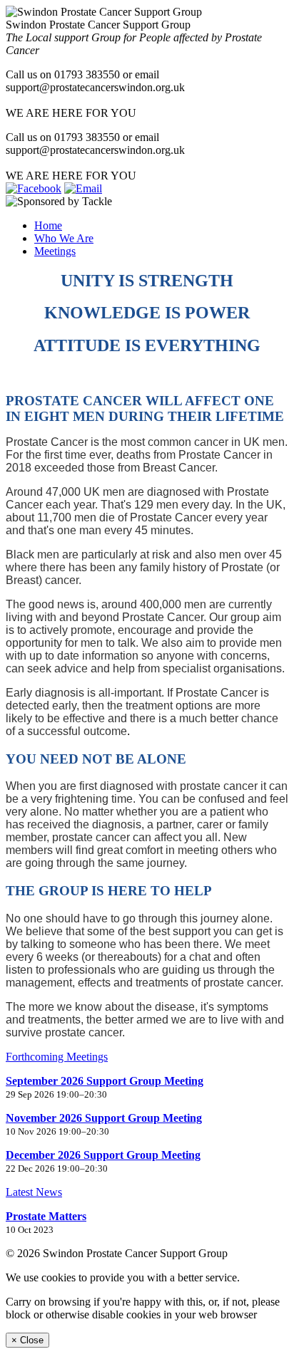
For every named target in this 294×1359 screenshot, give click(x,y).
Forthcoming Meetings (57, 1057)
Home (48, 225)
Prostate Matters (46, 1216)
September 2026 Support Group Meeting (104, 1081)
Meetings (55, 251)
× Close (27, 1340)
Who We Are (63, 238)
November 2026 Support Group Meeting (104, 1118)
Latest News (34, 1192)
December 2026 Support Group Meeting (103, 1155)
